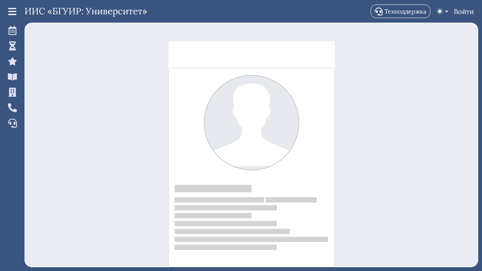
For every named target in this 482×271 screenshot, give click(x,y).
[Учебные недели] (11, 45)
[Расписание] (11, 30)
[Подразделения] (11, 92)
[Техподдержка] (11, 123)
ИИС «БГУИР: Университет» (85, 11)
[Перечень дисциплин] (11, 76)
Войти (464, 11)
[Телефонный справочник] (11, 107)
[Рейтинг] (11, 61)
